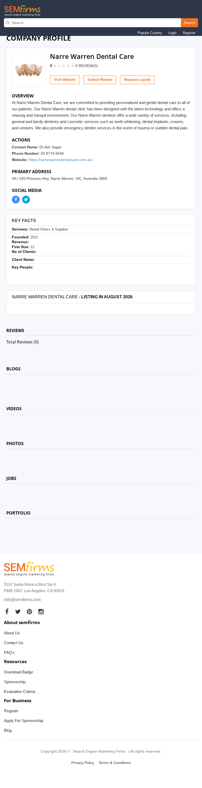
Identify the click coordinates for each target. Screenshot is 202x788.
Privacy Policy (82, 763)
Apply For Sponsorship (23, 720)
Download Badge (18, 672)
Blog (8, 730)
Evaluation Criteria (19, 691)
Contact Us (13, 642)
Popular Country (150, 33)
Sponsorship (15, 682)
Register (189, 33)
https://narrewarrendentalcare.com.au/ (61, 160)
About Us (12, 633)
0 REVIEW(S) (86, 66)
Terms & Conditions (115, 763)
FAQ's (9, 652)
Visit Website (64, 80)
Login (172, 33)
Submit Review (100, 80)
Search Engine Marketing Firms (99, 751)
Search (189, 23)
